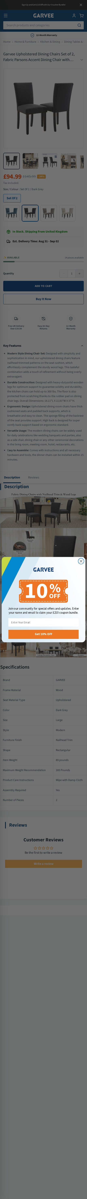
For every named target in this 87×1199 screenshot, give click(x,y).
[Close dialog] (81, 561)
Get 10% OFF (43, 634)
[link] (43, 570)
